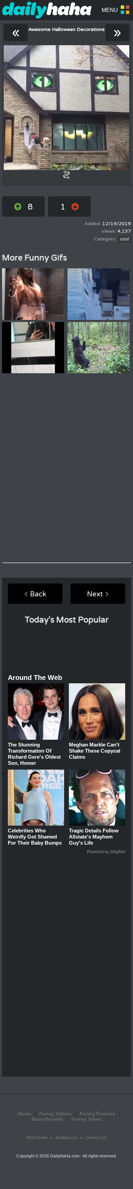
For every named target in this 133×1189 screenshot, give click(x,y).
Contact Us (96, 1137)
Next (95, 594)
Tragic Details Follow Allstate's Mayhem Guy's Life (94, 837)
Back (38, 594)
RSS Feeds (37, 1137)
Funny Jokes (86, 1119)
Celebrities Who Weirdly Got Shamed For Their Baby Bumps (35, 837)
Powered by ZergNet (106, 851)
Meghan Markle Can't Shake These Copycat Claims (94, 751)
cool (124, 239)
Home (24, 1113)
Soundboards (47, 1119)
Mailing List (66, 1137)
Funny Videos (55, 1113)
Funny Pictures (97, 1113)
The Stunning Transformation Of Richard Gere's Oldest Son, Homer (34, 754)
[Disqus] (66, 468)
